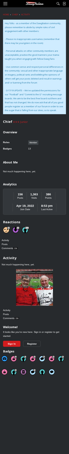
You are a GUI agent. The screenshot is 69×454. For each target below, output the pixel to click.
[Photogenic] (4, 358)
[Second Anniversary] (52, 358)
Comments (9, 248)
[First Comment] (52, 372)
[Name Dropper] (23, 372)
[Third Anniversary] (33, 358)
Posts (20, 197)
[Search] (58, 3)
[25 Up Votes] (14, 372)
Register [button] (32, 343)
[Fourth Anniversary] (14, 358)
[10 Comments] (33, 372)
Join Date (25, 209)
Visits (34, 197)
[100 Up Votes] (61, 358)
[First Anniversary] (4, 372)
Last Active (47, 209)
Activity (5, 240)
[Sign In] (64, 3)
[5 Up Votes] (42, 372)
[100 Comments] (42, 358)
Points (48, 197)
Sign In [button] (12, 343)
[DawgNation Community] (34, 3)
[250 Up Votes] (23, 358)
